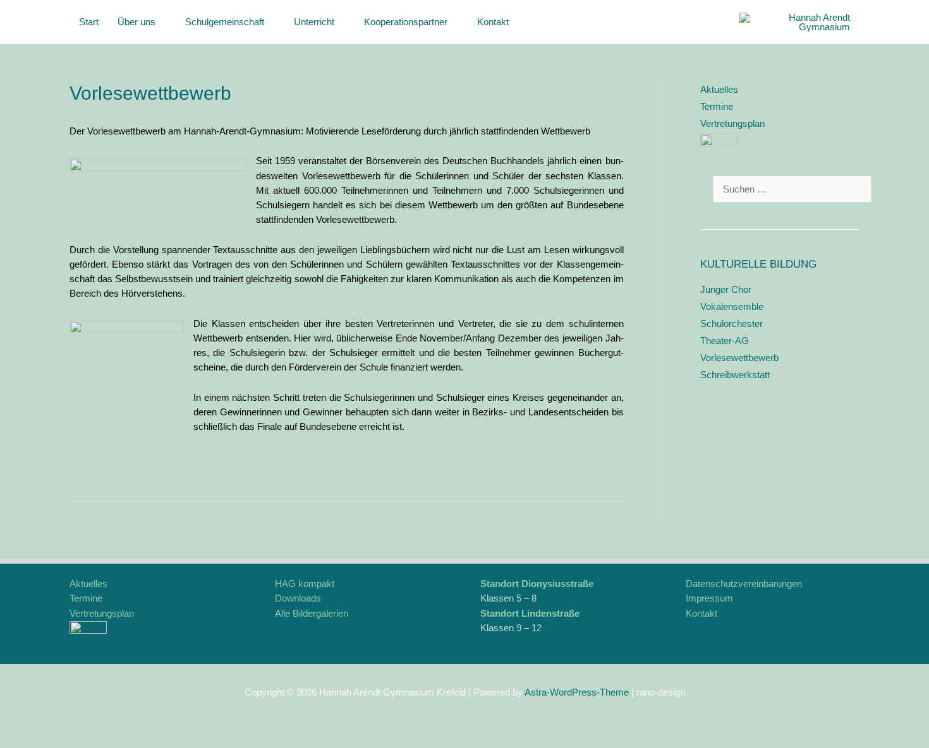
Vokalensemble (731, 306)
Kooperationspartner (405, 21)
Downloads (298, 598)
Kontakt (493, 21)
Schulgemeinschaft (224, 21)
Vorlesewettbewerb (739, 357)
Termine (716, 106)
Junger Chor (725, 289)
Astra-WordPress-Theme (577, 692)
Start (89, 21)
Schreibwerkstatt (735, 374)
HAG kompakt (304, 583)
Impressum (709, 598)
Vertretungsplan (732, 123)
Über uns (136, 21)
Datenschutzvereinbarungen (744, 583)
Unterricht (314, 21)
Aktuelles (719, 89)
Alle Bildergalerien (311, 613)
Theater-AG (724, 340)
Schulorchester (731, 323)
